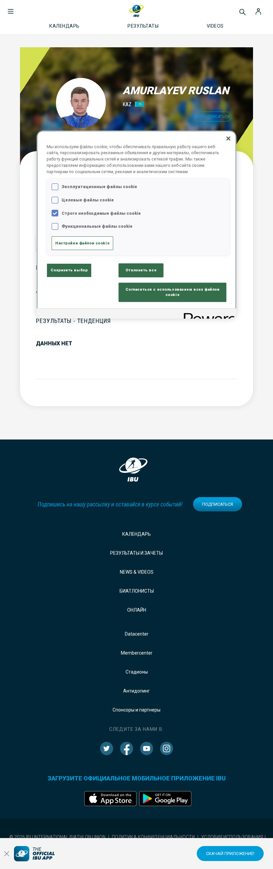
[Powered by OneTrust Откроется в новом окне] (207, 314)
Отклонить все (141, 270)
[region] (136, 225)
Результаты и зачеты (136, 553)
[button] (11, 8)
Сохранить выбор (69, 270)
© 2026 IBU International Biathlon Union (57, 837)
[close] (6, 853)
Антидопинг (136, 691)
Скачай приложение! (230, 853)
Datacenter (136, 634)
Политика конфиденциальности (153, 837)
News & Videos (136, 572)
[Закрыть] (228, 138)
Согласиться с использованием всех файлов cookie (173, 292)
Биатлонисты (137, 591)
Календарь (136, 534)
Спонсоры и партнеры (136, 710)
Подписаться (217, 504)
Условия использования (232, 837)
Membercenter (136, 653)
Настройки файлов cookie (82, 243)
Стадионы (137, 672)
